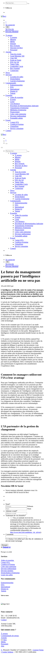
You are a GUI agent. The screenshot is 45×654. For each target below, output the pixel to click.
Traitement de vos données (16, 515)
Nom (8, 504)
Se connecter (10, 25)
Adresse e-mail (11, 511)
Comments (9, 534)
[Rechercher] (28, 3)
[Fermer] (2, 147)
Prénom (30, 506)
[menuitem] (7, 29)
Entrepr (7, 583)
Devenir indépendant (8, 569)
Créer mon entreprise (8, 567)
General (38, 650)
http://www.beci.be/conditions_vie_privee (25, 532)
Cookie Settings (7, 652)
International (5, 587)
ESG (2, 585)
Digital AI (4, 589)
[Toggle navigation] (6, 143)
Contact (4, 620)
